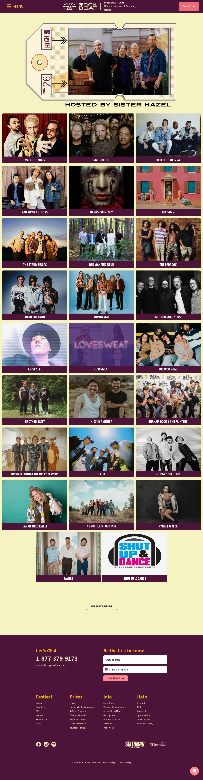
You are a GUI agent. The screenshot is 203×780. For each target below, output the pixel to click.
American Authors (35, 212)
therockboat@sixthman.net (50, 665)
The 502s (168, 212)
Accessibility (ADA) (112, 711)
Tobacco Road (168, 369)
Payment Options (78, 719)
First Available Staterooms (82, 707)
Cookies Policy (125, 762)
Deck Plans (108, 727)
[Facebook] (40, 744)
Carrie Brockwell (35, 526)
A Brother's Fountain (101, 526)
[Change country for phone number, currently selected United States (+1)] (107, 670)
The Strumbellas (35, 264)
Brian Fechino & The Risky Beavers (35, 473)
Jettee (101, 473)
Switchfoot (101, 159)
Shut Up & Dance (135, 578)
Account (141, 702)
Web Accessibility (145, 723)
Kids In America (101, 421)
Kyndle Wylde (168, 526)
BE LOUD (107, 723)
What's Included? (78, 715)
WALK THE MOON (34, 159)
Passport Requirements (114, 707)
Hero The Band (35, 316)
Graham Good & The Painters (168, 421)
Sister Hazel (108, 702)
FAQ (139, 707)
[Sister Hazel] (158, 744)
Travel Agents (143, 719)
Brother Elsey (35, 421)
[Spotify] (53, 744)
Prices (72, 702)
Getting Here (109, 715)
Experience (41, 707)
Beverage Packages (78, 727)
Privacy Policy (109, 762)
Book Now (189, 6)
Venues (39, 715)
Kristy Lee (35, 369)
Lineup (39, 702)
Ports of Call (42, 719)
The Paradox (168, 264)
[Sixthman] (134, 744)
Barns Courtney (101, 212)
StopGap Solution (168, 473)
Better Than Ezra (168, 159)
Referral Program (78, 711)
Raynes (68, 578)
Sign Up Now (113, 678)
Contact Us (142, 711)
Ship (38, 711)
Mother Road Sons (168, 316)
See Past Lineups (101, 606)
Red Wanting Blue (101, 264)
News (38, 723)
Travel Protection (78, 723)
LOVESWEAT (101, 369)
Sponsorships (143, 715)
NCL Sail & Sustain (111, 719)
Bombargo (101, 316)
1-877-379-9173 (57, 658)
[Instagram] (47, 744)
